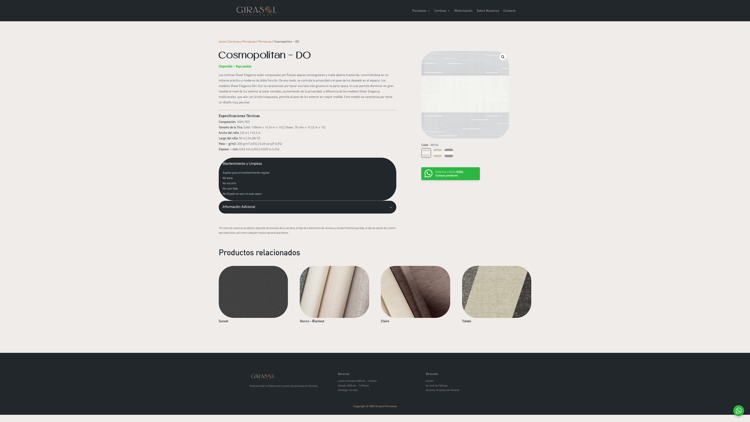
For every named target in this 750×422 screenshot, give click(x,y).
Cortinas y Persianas (242, 41)
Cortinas (440, 10)
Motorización (463, 10)
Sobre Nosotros (488, 10)
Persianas (419, 10)
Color (429, 145)
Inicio (222, 41)
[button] (502, 57)
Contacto (509, 10)
